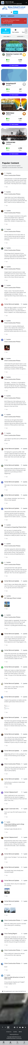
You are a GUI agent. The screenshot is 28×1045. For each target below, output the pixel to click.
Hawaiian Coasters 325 (14, 54)
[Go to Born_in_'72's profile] (2, 793)
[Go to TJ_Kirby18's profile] (2, 881)
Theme (11, 1034)
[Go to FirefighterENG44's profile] (2, 340)
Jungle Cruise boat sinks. (11, 809)
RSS (21, 1031)
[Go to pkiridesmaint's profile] (2, 482)
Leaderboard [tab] (5, 32)
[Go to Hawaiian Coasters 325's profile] (3, 54)
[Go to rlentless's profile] (2, 838)
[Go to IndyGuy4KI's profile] (2, 415)
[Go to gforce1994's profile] (2, 615)
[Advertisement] (14, 1009)
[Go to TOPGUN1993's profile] (3, 143)
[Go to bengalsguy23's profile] (3, 84)
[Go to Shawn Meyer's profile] (2, 449)
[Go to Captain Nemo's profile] (2, 321)
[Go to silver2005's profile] (2, 684)
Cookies (15, 1031)
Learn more (3, 2)
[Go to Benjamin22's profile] (2, 868)
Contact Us (8, 1031)
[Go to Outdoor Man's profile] (2, 735)
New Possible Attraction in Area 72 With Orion (14, 978)
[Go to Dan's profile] (2, 779)
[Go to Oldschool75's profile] (2, 495)
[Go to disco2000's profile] (2, 509)
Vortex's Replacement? (11, 792)
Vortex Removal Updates (11, 304)
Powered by (14, 1038)
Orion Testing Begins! (10, 933)
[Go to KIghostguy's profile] (3, 113)
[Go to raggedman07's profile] (2, 596)
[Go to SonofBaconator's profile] (2, 822)
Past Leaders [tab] (15, 32)
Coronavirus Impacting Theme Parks (15, 527)
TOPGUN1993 (10, 142)
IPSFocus (16, 1034)
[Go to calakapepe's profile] (2, 581)
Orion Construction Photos (12, 175)
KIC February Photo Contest (12, 598)
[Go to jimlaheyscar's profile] (2, 667)
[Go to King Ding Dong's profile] (2, 267)
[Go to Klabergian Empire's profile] (2, 525)
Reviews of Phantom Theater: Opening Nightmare (11, 20)
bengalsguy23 (11, 83)
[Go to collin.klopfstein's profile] (2, 697)
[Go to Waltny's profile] (2, 634)
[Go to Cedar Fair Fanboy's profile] (2, 434)
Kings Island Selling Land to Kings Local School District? (14, 825)
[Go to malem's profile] (2, 248)
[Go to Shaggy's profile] (2, 305)
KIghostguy (10, 113)
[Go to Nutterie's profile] (2, 921)
